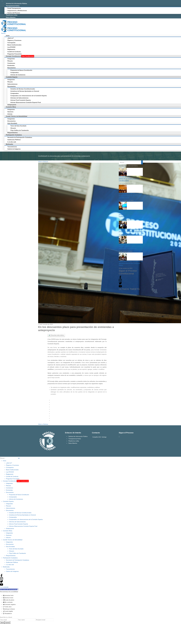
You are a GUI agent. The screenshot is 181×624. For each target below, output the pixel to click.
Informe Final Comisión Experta (20, 100)
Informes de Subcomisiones (19, 98)
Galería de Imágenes (14, 149)
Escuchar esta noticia (57, 335)
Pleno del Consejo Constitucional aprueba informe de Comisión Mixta (131, 263)
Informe (9, 114)
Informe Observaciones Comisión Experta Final (25, 102)
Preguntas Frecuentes (14, 54)
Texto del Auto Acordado (18, 126)
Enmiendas (11, 65)
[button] (9, 589)
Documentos (11, 67)
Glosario (13, 128)
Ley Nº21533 (11, 47)
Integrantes (11, 58)
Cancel (7, 622)
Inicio (8, 35)
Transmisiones (12, 146)
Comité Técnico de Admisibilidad (16, 116)
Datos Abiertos (10, 17)
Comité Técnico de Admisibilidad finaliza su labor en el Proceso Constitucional (130, 196)
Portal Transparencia (14, 8)
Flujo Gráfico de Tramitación (19, 130)
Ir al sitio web (11, 142)
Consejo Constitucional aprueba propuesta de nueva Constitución (131, 230)
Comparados (14, 72)
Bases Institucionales (14, 45)
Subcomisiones (12, 84)
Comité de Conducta (14, 51)
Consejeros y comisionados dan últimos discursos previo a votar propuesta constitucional (130, 246)
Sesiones (10, 111)
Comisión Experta (11, 77)
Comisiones (11, 63)
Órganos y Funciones (14, 40)
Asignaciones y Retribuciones (17, 10)
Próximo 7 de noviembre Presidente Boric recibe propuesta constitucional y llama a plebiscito (130, 213)
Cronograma (11, 42)
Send (2, 622)
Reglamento (11, 49)
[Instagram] (119, 437)
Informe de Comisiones (17, 75)
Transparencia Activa (12, 5)
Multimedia (9, 144)
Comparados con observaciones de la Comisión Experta (28, 95)
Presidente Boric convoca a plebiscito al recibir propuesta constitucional (129, 179)
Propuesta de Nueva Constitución (21, 70)
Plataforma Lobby (11, 15)
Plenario (10, 61)
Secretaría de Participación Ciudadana (19, 137)
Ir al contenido (4, 587)
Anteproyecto (11, 104)
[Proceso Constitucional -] (13, 23)
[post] (123, 172)
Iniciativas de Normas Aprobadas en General (24, 91)
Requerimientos (12, 132)
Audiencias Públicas (14, 139)
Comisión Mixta (11, 107)
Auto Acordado (12, 123)
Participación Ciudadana (14, 135)
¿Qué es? (10, 38)
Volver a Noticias (43, 161)
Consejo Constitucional (20, 56)
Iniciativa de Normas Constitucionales (22, 89)
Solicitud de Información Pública (16, 3)
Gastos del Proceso (13, 13)
